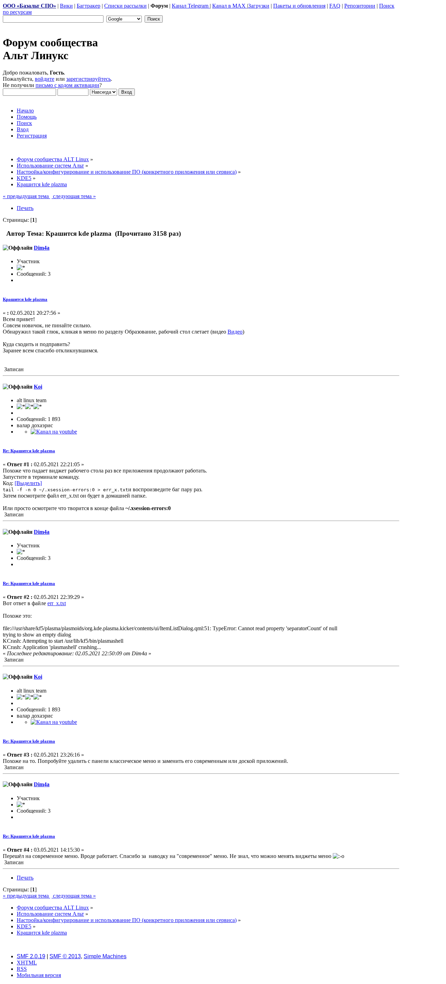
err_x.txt (56, 603)
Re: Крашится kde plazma (29, 450)
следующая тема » (74, 196)
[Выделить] (28, 483)
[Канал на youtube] (54, 432)
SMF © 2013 (65, 956)
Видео (235, 332)
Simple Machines (105, 956)
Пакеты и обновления (299, 6)
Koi (38, 387)
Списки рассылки (125, 6)
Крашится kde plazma (25, 299)
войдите (44, 79)
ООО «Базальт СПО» (29, 6)
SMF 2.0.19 (31, 956)
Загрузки (258, 6)
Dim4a (41, 248)
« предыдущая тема (26, 196)
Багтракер (88, 6)
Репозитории (359, 6)
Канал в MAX (229, 6)
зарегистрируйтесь (88, 79)
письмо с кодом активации (67, 85)
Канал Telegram (191, 6)
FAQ (334, 6)
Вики (66, 6)
